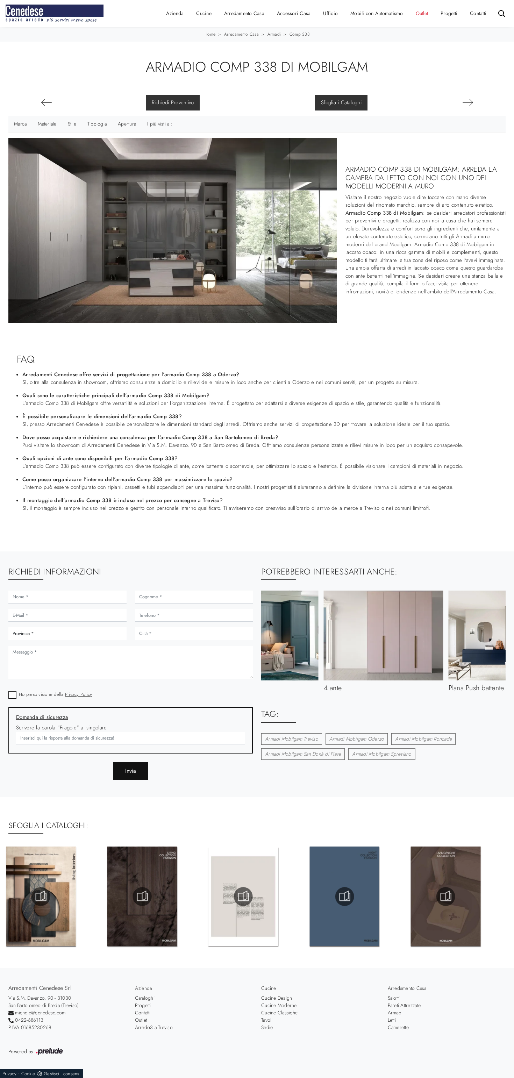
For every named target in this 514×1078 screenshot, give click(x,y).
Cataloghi (145, 997)
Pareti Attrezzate (404, 1005)
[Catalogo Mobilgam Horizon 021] (142, 896)
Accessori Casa (294, 13)
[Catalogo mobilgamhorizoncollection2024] (243, 896)
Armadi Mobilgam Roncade (423, 738)
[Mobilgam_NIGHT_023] (344, 896)
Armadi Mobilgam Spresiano (381, 753)
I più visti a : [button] (159, 123)
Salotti (394, 997)
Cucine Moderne (279, 1005)
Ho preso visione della (55, 694)
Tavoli (267, 1019)
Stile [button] (72, 123)
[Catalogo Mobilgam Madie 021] (41, 896)
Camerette (398, 1027)
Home (210, 34)
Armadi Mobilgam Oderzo (356, 738)
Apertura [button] (127, 123)
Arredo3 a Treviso (154, 1027)
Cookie (28, 1073)
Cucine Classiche (279, 1012)
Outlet (422, 13)
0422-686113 (29, 1019)
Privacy (9, 1073)
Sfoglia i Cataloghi (341, 102)
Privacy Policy (78, 694)
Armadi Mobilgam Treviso (291, 738)
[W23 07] (468, 102)
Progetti (449, 13)
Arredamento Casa (244, 13)
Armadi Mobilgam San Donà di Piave (303, 753)
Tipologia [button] (97, 123)
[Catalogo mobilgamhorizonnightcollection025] (446, 896)
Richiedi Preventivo (173, 102)
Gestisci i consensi (62, 1073)
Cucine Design (276, 997)
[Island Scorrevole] (46, 102)
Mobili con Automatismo (376, 13)
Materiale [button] (47, 123)
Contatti (478, 13)
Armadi (274, 34)
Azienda (175, 13)
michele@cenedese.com (40, 1012)
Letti (392, 1019)
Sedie (267, 1027)
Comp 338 (299, 34)
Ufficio (330, 13)
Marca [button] (20, 123)
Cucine (204, 13)
